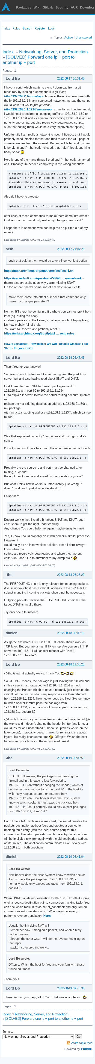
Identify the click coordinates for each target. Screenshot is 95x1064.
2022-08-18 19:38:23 (70, 664)
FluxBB (86, 1049)
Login (51, 28)
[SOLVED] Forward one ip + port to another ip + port (44, 1018)
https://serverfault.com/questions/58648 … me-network (43, 278)
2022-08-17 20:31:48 (70, 78)
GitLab (48, 7)
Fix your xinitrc (23, 348)
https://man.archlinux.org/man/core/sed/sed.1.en (39, 270)
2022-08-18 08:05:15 (70, 633)
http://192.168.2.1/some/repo (24, 96)
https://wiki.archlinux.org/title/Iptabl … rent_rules (39, 333)
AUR (74, 7)
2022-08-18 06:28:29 (70, 574)
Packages (23, 7)
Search (27, 28)
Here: (47, 915)
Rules (16, 28)
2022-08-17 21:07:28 (70, 249)
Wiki (37, 7)
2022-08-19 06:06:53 (70, 758)
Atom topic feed (81, 1043)
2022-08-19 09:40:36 (70, 988)
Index (6, 28)
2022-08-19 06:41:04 (70, 856)
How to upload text (16, 344)
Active (68, 37)
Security (62, 7)
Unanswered (83, 37)
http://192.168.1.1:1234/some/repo (28, 109)
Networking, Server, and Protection (53, 51)
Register (40, 28)
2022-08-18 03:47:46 (70, 357)
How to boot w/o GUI (44, 344)
